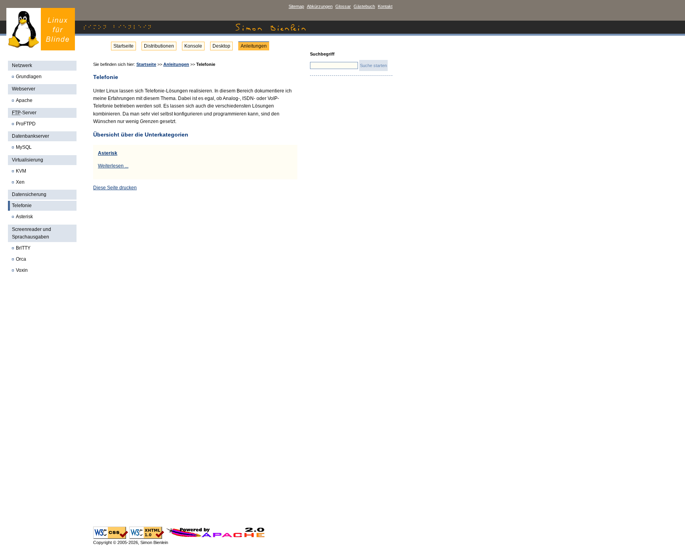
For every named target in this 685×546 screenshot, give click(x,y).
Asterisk (24, 216)
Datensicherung (29, 194)
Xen (20, 182)
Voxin (22, 270)
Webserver (23, 89)
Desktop (221, 46)
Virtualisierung (27, 160)
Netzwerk (22, 65)
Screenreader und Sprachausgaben (31, 233)
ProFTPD (26, 124)
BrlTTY (23, 248)
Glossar (343, 6)
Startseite (123, 46)
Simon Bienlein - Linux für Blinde (40, 29)
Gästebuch (364, 6)
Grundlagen (29, 76)
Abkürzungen (320, 6)
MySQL (24, 147)
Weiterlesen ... (113, 166)
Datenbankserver (30, 136)
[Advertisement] (43, 404)
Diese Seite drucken (115, 187)
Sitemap (296, 6)
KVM (21, 171)
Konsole (193, 46)
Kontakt (385, 6)
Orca (21, 259)
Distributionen (159, 46)
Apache (24, 100)
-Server (24, 112)
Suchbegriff (322, 54)
